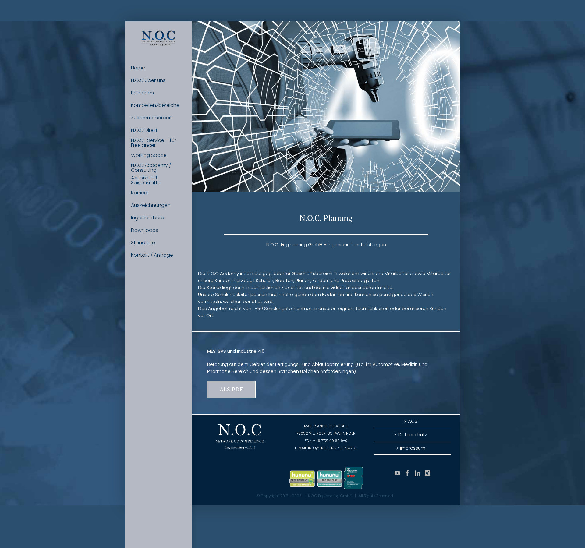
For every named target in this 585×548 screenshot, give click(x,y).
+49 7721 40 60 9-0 (330, 440)
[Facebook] (407, 473)
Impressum (412, 448)
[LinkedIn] (417, 473)
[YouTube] (397, 473)
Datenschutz (412, 434)
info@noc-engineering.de (332, 448)
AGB (412, 421)
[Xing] (427, 473)
